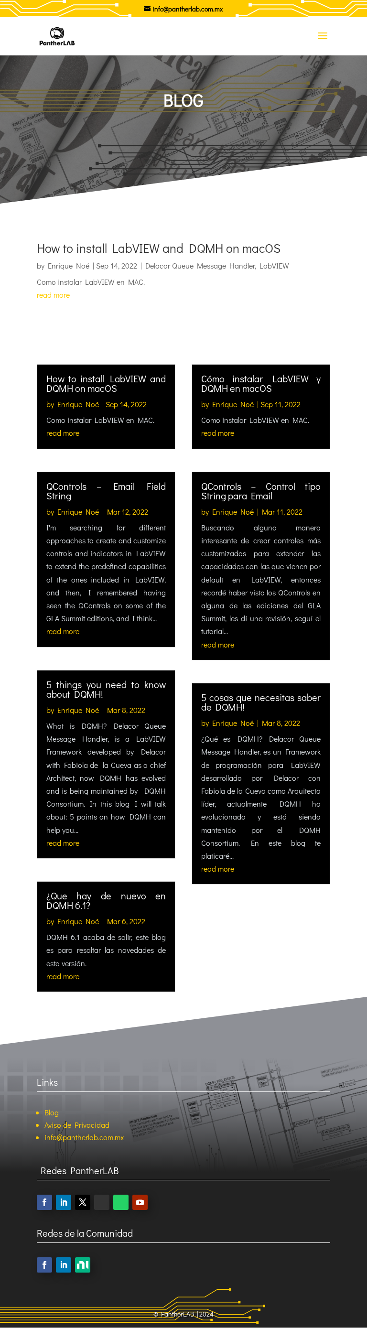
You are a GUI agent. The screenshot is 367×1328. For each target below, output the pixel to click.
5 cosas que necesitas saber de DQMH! (261, 702)
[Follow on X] (82, 1202)
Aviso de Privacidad (76, 1125)
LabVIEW (274, 265)
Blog (51, 1112)
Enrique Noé (68, 265)
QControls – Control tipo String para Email (261, 491)
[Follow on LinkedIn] (63, 1202)
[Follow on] (82, 1265)
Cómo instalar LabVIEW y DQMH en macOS (261, 383)
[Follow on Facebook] (44, 1202)
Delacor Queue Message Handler (200, 265)
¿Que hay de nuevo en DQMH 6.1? (106, 900)
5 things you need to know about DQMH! (106, 689)
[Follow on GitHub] (101, 1202)
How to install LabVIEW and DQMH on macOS (159, 248)
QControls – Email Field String (106, 491)
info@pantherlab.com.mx (84, 1137)
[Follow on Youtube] (140, 1202)
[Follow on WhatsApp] (121, 1202)
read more (53, 295)
